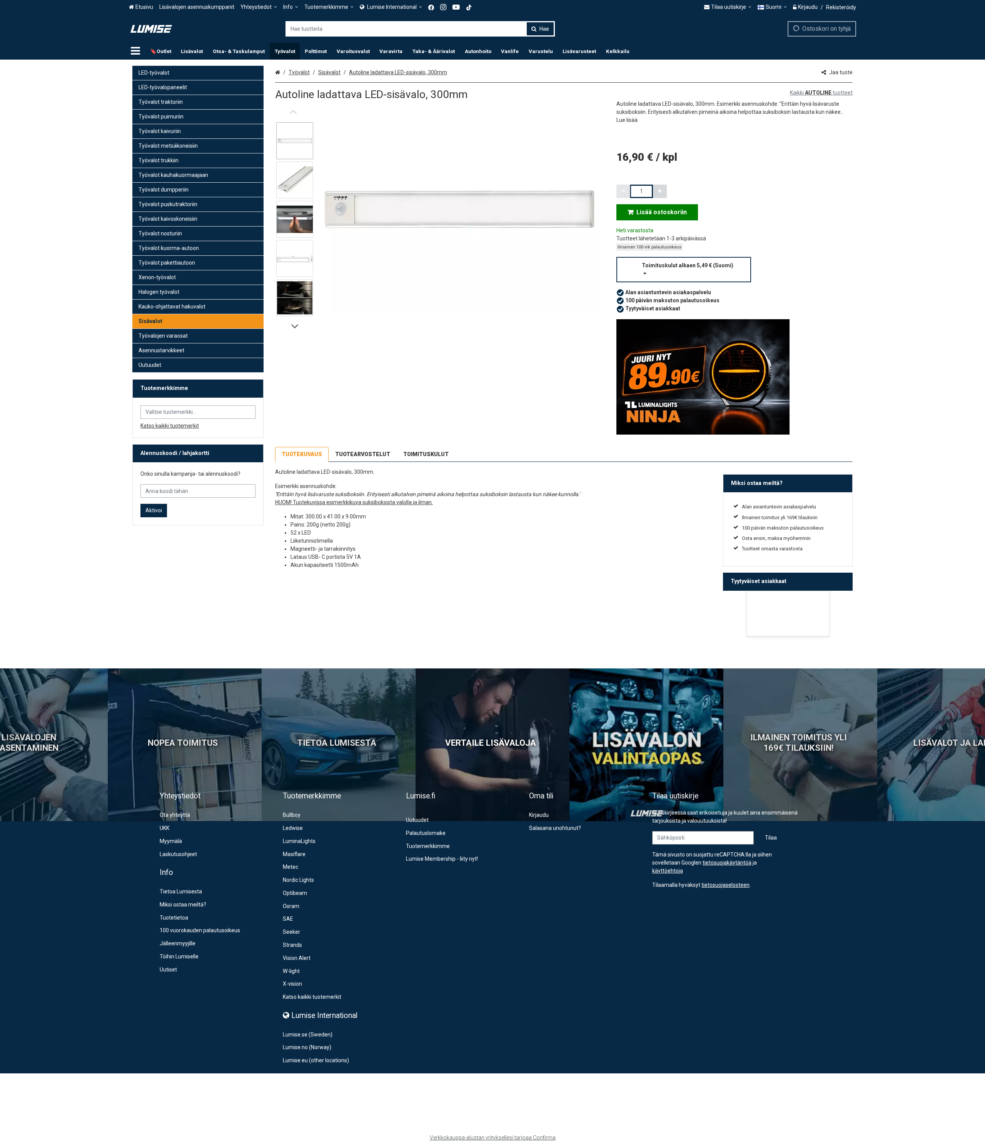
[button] (627, 120)
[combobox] (420, 29)
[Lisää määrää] (660, 191)
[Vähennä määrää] (623, 191)
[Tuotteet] (135, 51)
